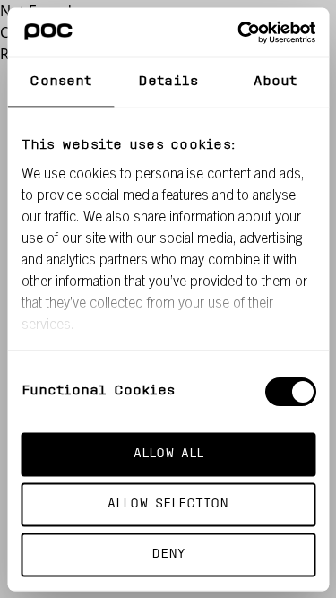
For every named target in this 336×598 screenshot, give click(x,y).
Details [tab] (168, 82)
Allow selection (168, 503)
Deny (168, 553)
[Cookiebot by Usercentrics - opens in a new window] (239, 32)
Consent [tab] (60, 82)
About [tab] (275, 82)
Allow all (168, 454)
